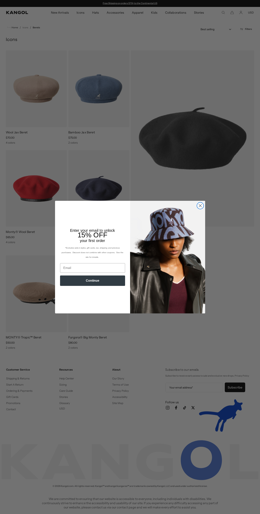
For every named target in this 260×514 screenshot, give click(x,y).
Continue (92, 280)
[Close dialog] (200, 205)
